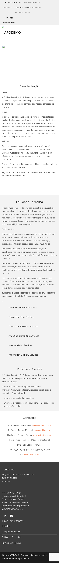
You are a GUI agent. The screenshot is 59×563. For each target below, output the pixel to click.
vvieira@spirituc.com (41, 425)
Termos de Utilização (11, 543)
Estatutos (6, 526)
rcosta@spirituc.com (42, 430)
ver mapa (6, 481)
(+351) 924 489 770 (22, 7)
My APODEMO (9, 22)
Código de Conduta (11, 532)
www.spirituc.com (32, 454)
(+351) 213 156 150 (13, 2)
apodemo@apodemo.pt (18, 506)
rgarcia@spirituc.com (42, 435)
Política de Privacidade (12, 537)
